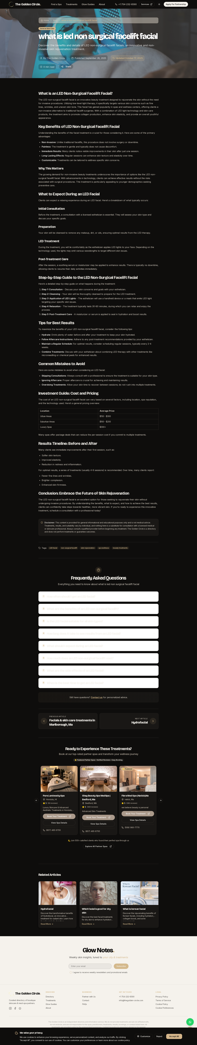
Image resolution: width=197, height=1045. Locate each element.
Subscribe (121, 966)
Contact (85, 1000)
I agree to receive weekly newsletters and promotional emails (100, 972)
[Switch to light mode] (159, 4)
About (102, 4)
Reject (159, 1036)
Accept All (174, 1036)
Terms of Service (163, 1000)
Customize (145, 1036)
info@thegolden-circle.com (131, 1000)
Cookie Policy (162, 1004)
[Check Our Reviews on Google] (20, 1008)
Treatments (71, 4)
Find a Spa (56, 4)
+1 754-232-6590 (127, 4)
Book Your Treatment (57, 816)
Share (68, 66)
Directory (50, 996)
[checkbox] (71, 972)
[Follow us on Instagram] (10, 1008)
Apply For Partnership (176, 4)
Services (145, 4)
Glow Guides (88, 4)
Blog (55, 20)
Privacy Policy (162, 996)
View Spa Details (59, 823)
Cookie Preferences (165, 1008)
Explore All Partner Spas (96, 846)
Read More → (47, 924)
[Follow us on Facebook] (15, 1008)
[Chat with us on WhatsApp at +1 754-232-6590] (190, 1022)
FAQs (84, 1004)
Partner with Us (89, 996)
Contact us (97, 697)
